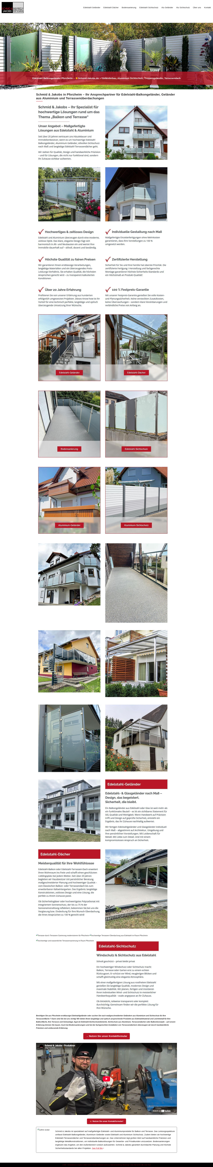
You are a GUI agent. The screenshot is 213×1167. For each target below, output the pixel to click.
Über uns (197, 7)
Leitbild (85, 1164)
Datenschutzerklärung (116, 1164)
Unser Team (148, 1164)
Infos (132, 1164)
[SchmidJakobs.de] (13, 7)
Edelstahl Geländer (91, 7)
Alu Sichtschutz (183, 7)
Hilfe (142, 1164)
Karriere (90, 1164)
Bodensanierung (129, 7)
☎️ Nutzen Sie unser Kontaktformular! (106, 1121)
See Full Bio (97, 1148)
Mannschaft (137, 1164)
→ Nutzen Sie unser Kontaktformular (106, 1036)
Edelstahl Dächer (111, 7)
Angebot (80, 1164)
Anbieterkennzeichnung (104, 1164)
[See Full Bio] (104, 1148)
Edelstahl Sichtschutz (148, 7)
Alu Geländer (167, 7)
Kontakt (207, 7)
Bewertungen (126, 1164)
